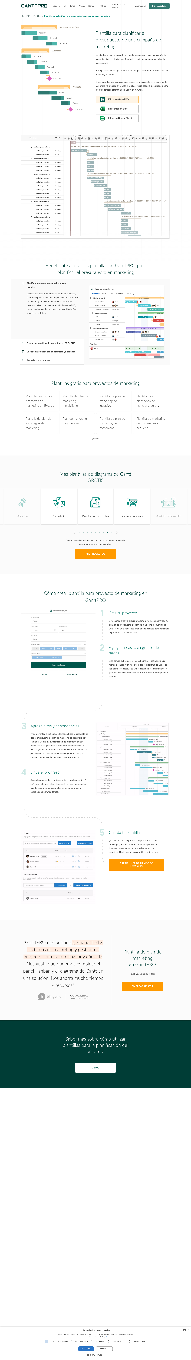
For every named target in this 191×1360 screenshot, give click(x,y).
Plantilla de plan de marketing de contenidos (112, 423)
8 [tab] (107, 532)
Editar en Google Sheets (120, 118)
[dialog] (95, 1343)
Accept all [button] (86, 1349)
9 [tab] (111, 532)
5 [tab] (95, 532)
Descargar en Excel (118, 109)
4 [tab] (91, 532)
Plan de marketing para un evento (75, 421)
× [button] (188, 1330)
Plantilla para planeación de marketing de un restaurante (147, 401)
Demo (95, 1068)
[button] (95, 1355)
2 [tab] (83, 532)
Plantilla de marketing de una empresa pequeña (150, 423)
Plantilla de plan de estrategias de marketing (38, 423)
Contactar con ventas (118, 6)
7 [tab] (103, 532)
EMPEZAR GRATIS (142, 986)
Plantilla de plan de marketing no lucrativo (112, 401)
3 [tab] (87, 532)
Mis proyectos (95, 554)
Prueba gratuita (159, 6)
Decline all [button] (104, 1349)
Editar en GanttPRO (118, 99)
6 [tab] (99, 532)
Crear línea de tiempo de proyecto (136, 864)
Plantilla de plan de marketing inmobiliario (75, 401)
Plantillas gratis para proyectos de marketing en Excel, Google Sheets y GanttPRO (39, 401)
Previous (74, 533)
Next (117, 533)
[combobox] (184, 1330)
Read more (110, 1337)
